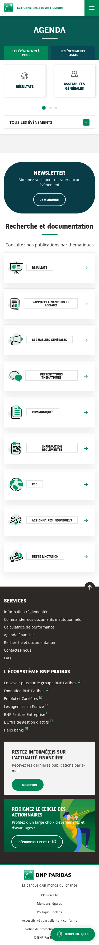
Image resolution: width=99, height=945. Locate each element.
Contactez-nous (17, 650)
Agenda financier (19, 634)
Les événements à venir (26, 53)
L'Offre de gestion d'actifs (28, 722)
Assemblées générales (74, 86)
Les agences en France (26, 706)
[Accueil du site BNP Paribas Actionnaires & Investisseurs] (49, 875)
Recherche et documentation (29, 642)
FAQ (7, 657)
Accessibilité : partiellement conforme (49, 920)
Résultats (25, 87)
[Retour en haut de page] (89, 587)
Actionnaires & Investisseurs (40, 8)
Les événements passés (73, 53)
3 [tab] (56, 108)
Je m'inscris (27, 785)
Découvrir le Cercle (40, 842)
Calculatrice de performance (29, 627)
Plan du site (49, 895)
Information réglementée (26, 611)
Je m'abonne (49, 200)
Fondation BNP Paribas (26, 690)
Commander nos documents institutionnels (42, 619)
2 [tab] (50, 108)
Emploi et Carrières (23, 698)
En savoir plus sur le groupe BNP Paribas (42, 682)
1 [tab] (44, 108)
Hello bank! (16, 730)
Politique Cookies (49, 912)
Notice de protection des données (49, 929)
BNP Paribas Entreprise (26, 714)
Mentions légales (49, 903)
